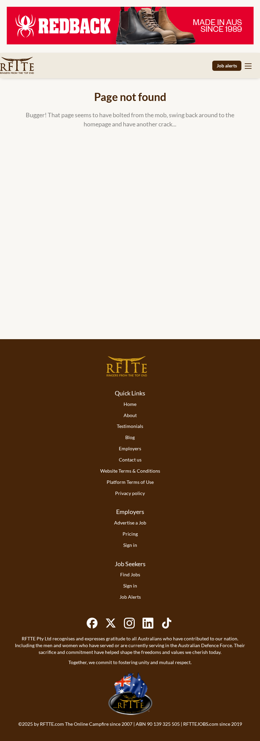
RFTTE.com (52, 724)
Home (130, 404)
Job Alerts (130, 597)
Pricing (130, 534)
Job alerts (227, 65)
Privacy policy (130, 493)
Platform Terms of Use (130, 482)
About (130, 415)
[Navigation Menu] (248, 66)
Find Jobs (130, 574)
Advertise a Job (130, 523)
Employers (130, 448)
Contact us (130, 459)
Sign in (130, 545)
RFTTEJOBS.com (200, 724)
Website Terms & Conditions (130, 471)
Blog (130, 437)
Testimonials (130, 426)
